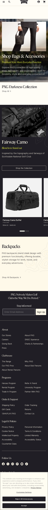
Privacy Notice (36, 488)
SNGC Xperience (32, 339)
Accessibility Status (33, 439)
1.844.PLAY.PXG (9, 413)
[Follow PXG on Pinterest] (17, 464)
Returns (28, 409)
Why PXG (29, 361)
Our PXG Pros (8, 365)
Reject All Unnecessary (24, 499)
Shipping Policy (8, 405)
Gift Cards (6, 409)
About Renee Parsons (11, 370)
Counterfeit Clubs (9, 444)
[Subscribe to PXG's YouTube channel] (22, 464)
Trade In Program (9, 391)
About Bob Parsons (33, 365)
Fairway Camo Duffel (12, 220)
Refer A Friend (31, 383)
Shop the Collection (24, 168)
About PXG (29, 335)
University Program (33, 387)
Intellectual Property (10, 435)
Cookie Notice (8, 431)
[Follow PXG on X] (8, 464)
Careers (5, 339)
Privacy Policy (8, 427)
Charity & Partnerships (34, 344)
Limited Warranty (32, 435)
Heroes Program (9, 383)
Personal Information (33, 427)
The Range (6, 361)
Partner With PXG (32, 391)
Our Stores (6, 335)
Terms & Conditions (33, 431)
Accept (24, 506)
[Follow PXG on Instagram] (12, 464)
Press (4, 348)
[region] (24, 491)
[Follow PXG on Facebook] (3, 464)
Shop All (5, 91)
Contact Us (29, 413)
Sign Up (41, 311)
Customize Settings (23, 492)
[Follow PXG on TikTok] (26, 464)
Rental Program (8, 387)
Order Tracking (31, 405)
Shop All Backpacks (10, 277)
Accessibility (7, 439)
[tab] (22, 231)
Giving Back (7, 344)
